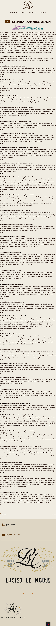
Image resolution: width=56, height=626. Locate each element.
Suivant (54, 514)
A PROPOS (13, 12)
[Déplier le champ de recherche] (7, 21)
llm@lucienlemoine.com (13, 534)
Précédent (3, 514)
